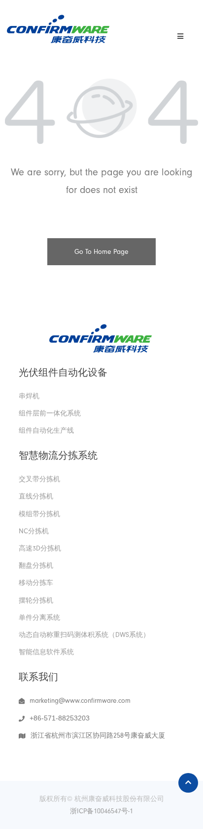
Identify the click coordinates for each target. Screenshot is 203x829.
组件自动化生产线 (46, 430)
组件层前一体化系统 (50, 413)
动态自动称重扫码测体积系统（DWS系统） (84, 635)
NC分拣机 (34, 531)
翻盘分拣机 (36, 565)
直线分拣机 (36, 496)
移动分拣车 (36, 583)
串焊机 (29, 396)
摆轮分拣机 (36, 600)
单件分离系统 (39, 617)
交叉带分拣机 (39, 479)
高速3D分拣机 (40, 548)
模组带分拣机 (39, 514)
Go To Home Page (101, 252)
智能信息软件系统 (46, 652)
